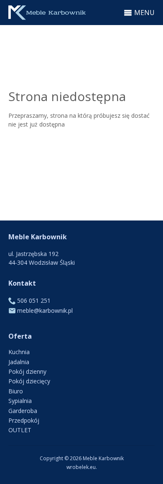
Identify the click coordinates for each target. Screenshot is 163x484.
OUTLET (19, 430)
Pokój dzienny (27, 371)
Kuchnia (19, 352)
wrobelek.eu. (81, 467)
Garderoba (22, 411)
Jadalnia (18, 362)
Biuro (15, 391)
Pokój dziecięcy (29, 381)
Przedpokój (23, 420)
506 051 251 (34, 300)
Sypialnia (20, 401)
